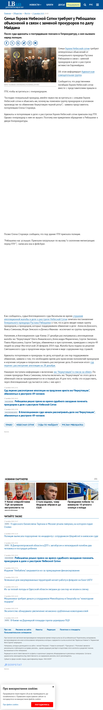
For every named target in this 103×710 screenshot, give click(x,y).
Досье (61, 4)
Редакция (51, 629)
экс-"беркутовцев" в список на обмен (73, 371)
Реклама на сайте (23, 629)
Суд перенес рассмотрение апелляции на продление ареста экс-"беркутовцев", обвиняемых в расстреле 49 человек (47, 392)
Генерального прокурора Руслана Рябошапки (27, 322)
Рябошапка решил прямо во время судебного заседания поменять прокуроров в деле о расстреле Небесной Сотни (45, 403)
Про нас (7, 629)
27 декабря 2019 (38, 13)
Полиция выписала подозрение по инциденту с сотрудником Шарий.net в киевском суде (51, 536)
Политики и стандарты (70, 629)
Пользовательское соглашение (17, 632)
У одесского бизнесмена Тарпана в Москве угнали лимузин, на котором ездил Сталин (48, 525)
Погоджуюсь (42, 705)
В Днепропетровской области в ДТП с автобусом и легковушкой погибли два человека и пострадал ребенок (48, 547)
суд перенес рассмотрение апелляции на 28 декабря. (49, 364)
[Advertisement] (51, 451)
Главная (7, 13)
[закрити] (53, 687)
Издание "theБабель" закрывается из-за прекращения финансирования (41, 570)
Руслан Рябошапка (72, 424)
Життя (27, 13)
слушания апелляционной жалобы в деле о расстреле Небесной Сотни (43, 317)
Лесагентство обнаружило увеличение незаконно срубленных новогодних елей (46, 611)
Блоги (49, 4)
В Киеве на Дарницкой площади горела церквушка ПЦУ (37, 620)
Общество (17, 13)
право (9, 424)
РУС (91, 4)
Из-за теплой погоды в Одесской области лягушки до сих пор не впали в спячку (46, 589)
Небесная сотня (25, 424)
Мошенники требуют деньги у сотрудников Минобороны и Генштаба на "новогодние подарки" (48, 600)
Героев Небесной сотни (77, 48)
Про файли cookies (10, 704)
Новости (34, 4)
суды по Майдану (48, 424)
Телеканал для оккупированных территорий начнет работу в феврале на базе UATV (48, 580)
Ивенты (39, 629)
